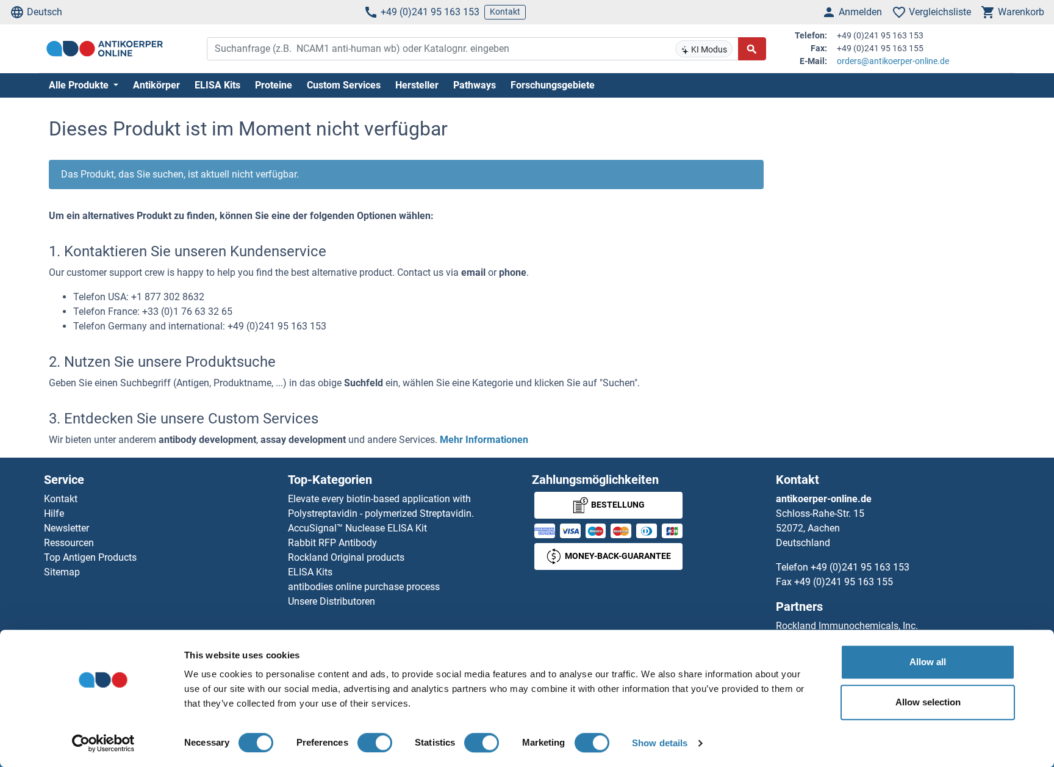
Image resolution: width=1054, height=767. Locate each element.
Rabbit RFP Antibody (332, 543)
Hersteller (417, 85)
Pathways (474, 85)
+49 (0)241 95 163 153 (430, 12)
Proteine (273, 85)
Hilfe (54, 513)
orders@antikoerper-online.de (893, 61)
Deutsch (44, 12)
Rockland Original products (346, 557)
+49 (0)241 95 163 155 (843, 582)
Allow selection (928, 702)
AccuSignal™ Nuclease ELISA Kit (357, 528)
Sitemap (62, 572)
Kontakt (505, 11)
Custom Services (344, 85)
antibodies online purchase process (364, 586)
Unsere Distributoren (331, 601)
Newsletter (66, 528)
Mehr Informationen (484, 439)
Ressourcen (69, 543)
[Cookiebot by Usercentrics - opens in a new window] (103, 743)
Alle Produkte (80, 85)
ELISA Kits (217, 85)
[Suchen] (752, 48)
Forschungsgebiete (553, 85)
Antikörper (156, 85)
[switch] (374, 742)
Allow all (927, 662)
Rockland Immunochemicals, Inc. (847, 626)
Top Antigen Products (90, 557)
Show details (659, 743)
